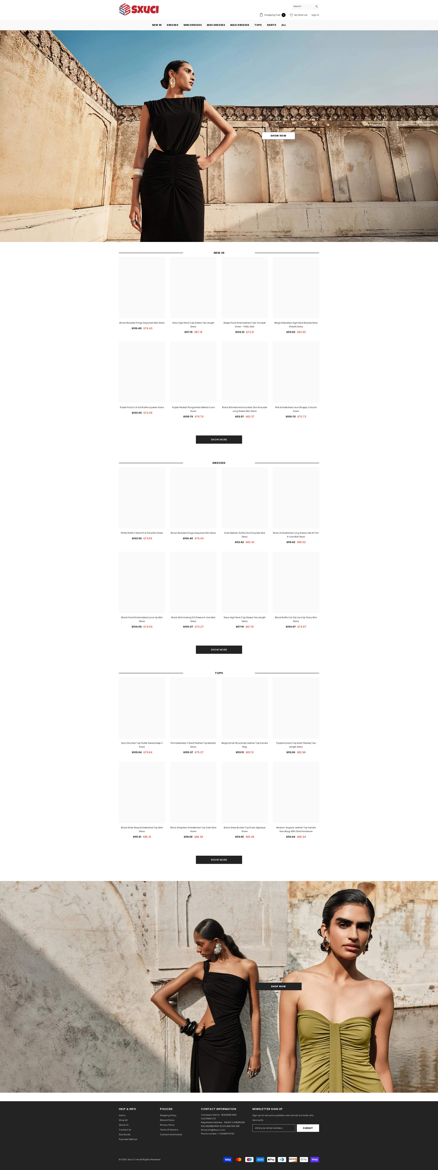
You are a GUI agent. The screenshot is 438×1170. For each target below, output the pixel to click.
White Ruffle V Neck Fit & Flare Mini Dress (142, 532)
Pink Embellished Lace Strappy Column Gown (296, 409)
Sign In (315, 15)
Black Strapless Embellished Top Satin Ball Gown (193, 829)
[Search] (305, 6)
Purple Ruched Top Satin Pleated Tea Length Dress (296, 745)
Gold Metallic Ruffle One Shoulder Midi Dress (244, 534)
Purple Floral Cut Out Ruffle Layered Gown (142, 407)
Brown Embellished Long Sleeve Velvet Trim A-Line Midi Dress (296, 534)
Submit (308, 1128)
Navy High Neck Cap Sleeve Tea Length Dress (193, 324)
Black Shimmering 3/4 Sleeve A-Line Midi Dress (193, 619)
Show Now (278, 135)
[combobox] (303, 6)
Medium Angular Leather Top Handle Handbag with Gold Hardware (296, 829)
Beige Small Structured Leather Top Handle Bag (245, 745)
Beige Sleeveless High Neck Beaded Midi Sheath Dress (296, 324)
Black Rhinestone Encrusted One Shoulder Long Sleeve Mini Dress (244, 409)
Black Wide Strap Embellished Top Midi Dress (142, 829)
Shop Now (278, 986)
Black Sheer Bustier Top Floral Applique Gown (244, 829)
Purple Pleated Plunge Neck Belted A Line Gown (193, 409)
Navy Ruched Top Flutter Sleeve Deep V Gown (142, 745)
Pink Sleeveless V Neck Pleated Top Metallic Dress (193, 745)
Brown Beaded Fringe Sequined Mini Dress (142, 322)
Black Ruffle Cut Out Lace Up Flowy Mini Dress (296, 619)
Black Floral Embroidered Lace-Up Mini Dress (142, 619)
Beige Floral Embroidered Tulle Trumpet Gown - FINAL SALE (245, 324)
